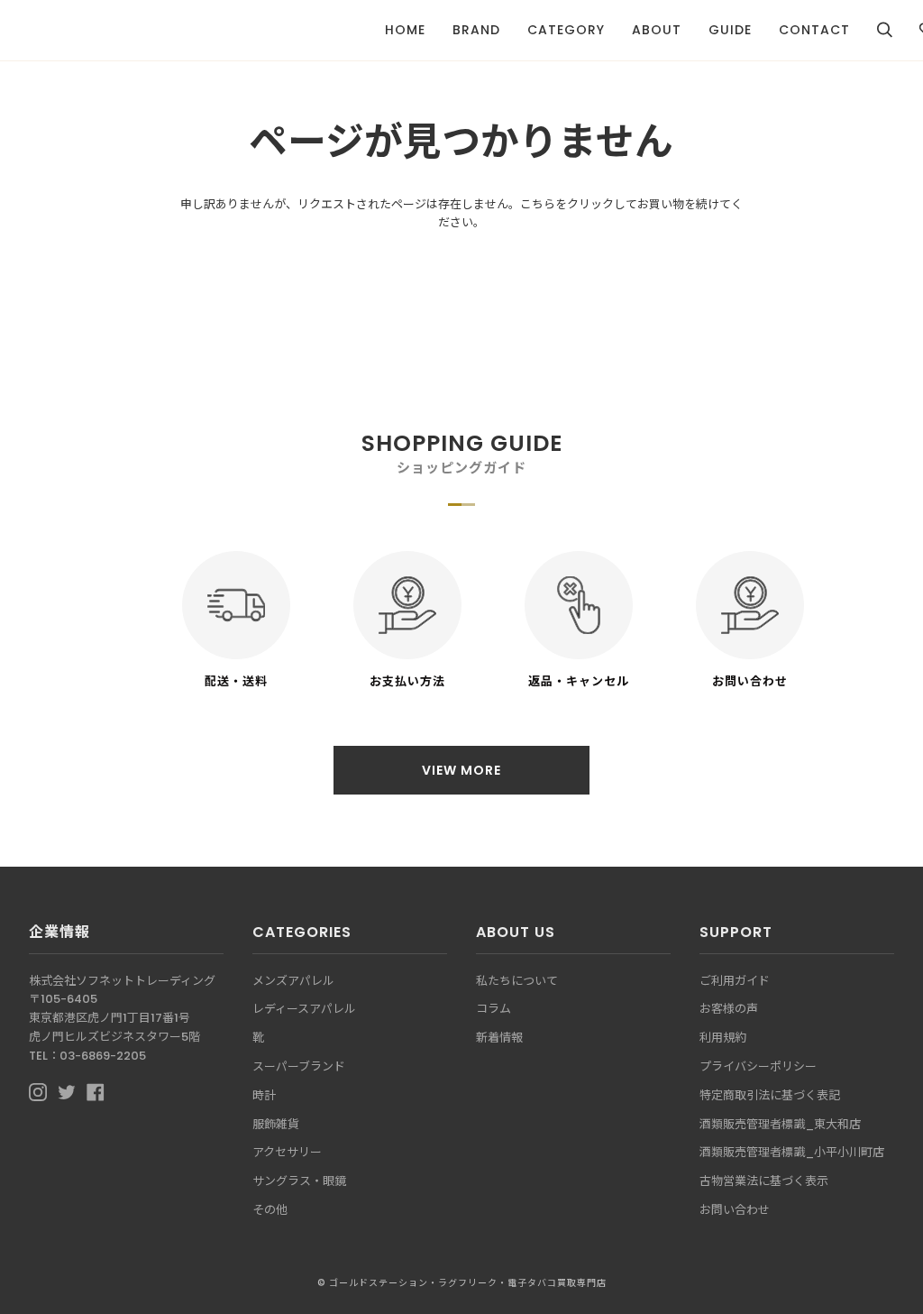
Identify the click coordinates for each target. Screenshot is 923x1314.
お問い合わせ (734, 1209)
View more (461, 770)
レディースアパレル (304, 1008)
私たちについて (517, 980)
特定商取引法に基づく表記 (769, 1095)
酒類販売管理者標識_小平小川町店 (791, 1152)
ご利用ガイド (734, 980)
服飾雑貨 (275, 1124)
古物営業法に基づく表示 (763, 1181)
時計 (264, 1095)
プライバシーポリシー (758, 1066)
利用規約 (722, 1037)
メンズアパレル (293, 980)
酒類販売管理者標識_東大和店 (780, 1124)
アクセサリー (287, 1152)
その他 (270, 1209)
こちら (537, 204)
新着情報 (499, 1037)
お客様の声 (728, 1008)
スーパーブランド (298, 1066)
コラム (493, 1008)
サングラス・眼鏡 (299, 1181)
